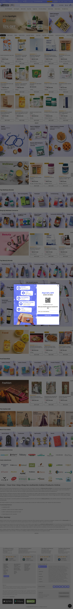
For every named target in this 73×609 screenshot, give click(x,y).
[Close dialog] (58, 285)
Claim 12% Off (48, 315)
